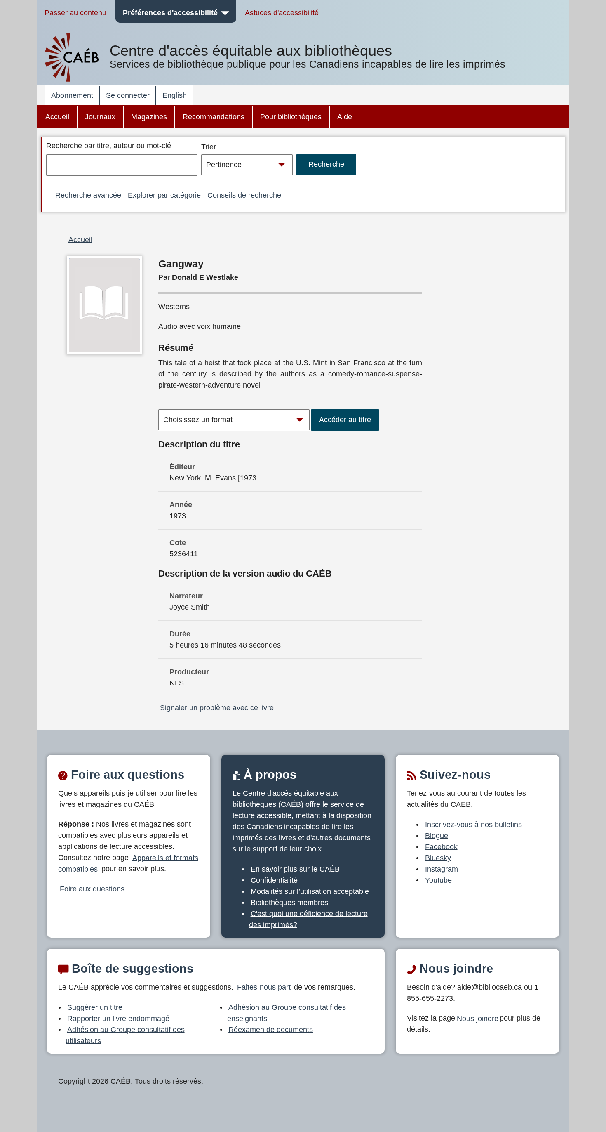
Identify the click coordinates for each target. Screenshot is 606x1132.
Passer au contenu (75, 13)
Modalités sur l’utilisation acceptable (310, 891)
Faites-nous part (264, 987)
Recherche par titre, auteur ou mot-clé (108, 146)
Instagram (441, 869)
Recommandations (213, 117)
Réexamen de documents (270, 1029)
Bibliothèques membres (289, 902)
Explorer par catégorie (164, 195)
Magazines (149, 117)
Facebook (441, 846)
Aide (344, 117)
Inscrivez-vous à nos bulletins (473, 824)
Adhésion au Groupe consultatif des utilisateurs (125, 1035)
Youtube (438, 880)
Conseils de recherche (244, 195)
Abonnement (72, 95)
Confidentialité (274, 880)
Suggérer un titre (94, 1007)
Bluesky (438, 857)
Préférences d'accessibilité (170, 13)
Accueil (57, 117)
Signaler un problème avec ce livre (217, 708)
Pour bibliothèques (291, 117)
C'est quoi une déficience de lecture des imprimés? (308, 919)
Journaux (100, 117)
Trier (208, 147)
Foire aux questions (92, 889)
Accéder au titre (345, 420)
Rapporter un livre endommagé (118, 1018)
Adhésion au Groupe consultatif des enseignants (286, 1012)
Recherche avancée (88, 195)
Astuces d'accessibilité (282, 13)
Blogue (436, 835)
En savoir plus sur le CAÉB (295, 869)
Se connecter (128, 95)
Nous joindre (477, 1018)
